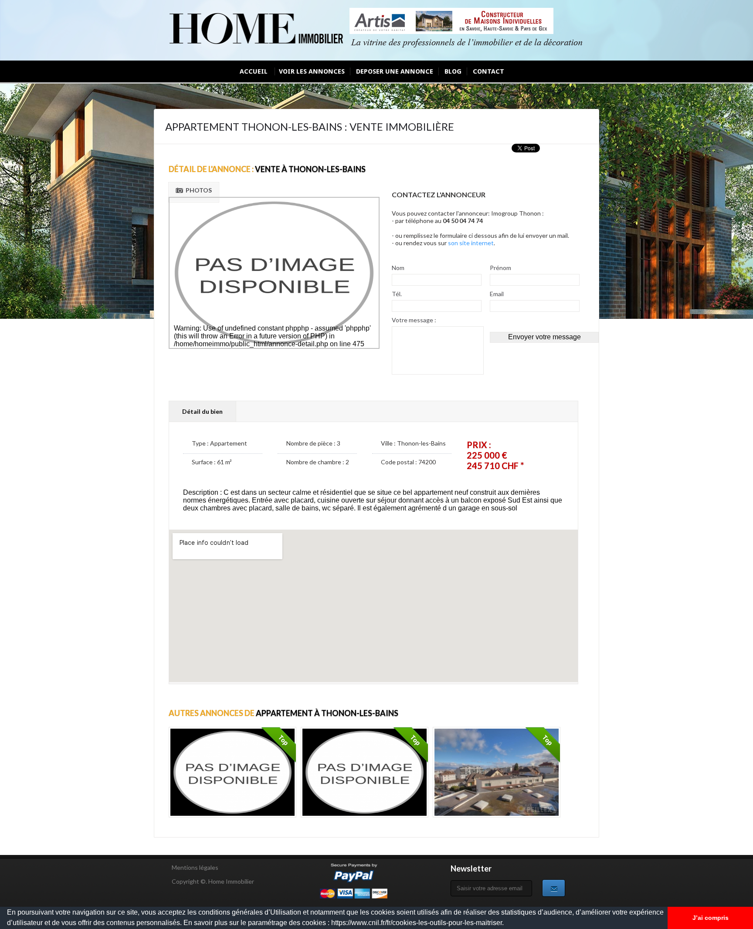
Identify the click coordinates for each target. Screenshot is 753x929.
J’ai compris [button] (710, 917)
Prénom (500, 267)
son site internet (471, 243)
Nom (398, 267)
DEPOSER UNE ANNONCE (394, 71)
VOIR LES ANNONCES (312, 71)
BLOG (452, 71)
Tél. (397, 293)
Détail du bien (202, 411)
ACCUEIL (254, 71)
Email (497, 293)
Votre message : (414, 320)
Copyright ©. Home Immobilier (213, 881)
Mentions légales (195, 867)
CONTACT (488, 71)
